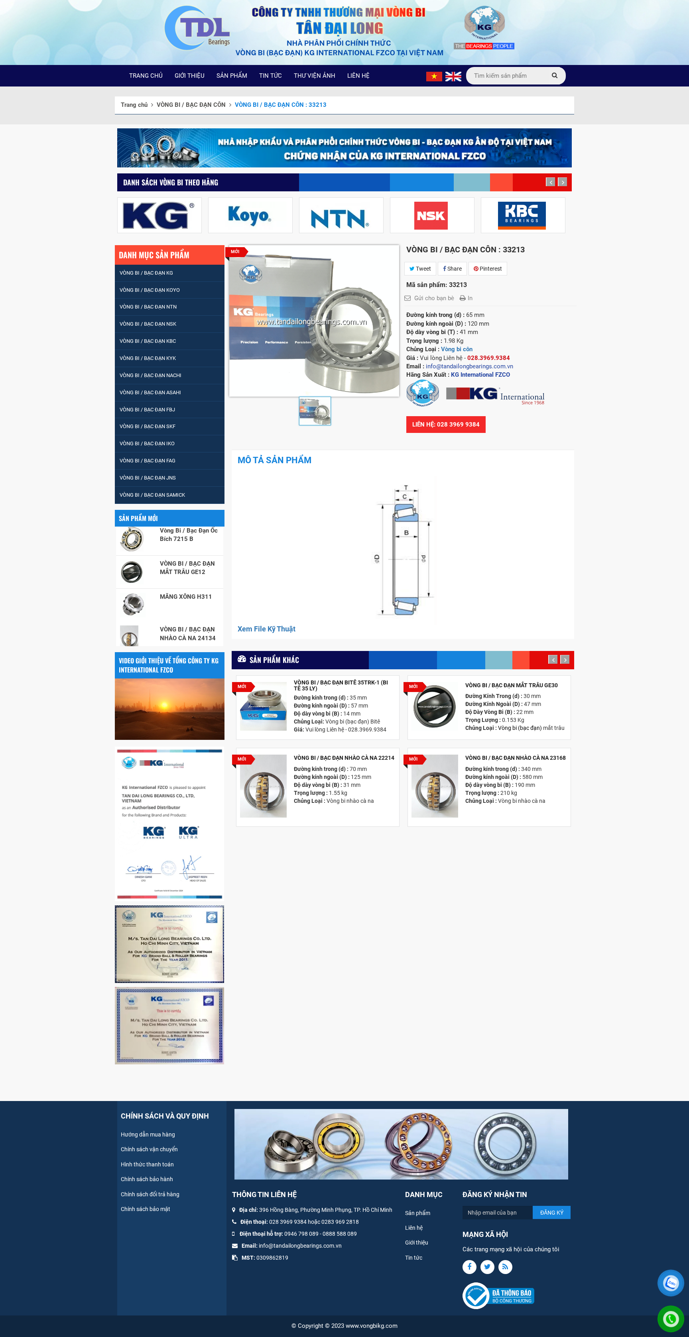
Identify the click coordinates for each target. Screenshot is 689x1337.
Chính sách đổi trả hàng (150, 1194)
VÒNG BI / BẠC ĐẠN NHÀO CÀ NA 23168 (515, 758)
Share (454, 268)
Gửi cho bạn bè (434, 298)
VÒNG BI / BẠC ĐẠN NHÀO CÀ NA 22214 (344, 758)
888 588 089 (341, 1234)
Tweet (423, 268)
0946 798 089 (301, 1234)
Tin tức (413, 1257)
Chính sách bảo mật (145, 1209)
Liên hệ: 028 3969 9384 (446, 424)
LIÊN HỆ (358, 75)
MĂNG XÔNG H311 (186, 562)
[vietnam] (434, 76)
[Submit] (554, 76)
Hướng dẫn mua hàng (148, 1134)
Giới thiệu (416, 1242)
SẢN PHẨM (232, 75)
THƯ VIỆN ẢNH (314, 75)
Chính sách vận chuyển (149, 1149)
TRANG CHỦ (146, 75)
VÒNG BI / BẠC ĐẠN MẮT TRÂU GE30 (511, 685)
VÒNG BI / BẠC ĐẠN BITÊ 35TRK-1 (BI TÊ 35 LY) (341, 686)
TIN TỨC (270, 75)
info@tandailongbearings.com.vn (300, 1246)
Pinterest (490, 268)
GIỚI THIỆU (190, 75)
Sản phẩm (417, 1213)
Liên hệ (414, 1228)
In (470, 298)
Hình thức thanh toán (147, 1164)
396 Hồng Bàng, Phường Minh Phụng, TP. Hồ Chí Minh (325, 1210)
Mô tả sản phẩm (274, 460)
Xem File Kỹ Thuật (266, 629)
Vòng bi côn (456, 349)
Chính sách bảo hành (147, 1179)
